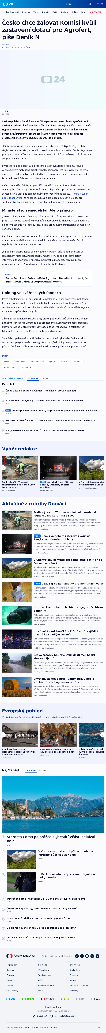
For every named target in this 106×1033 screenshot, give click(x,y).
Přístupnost (53, 1027)
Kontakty (74, 990)
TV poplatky (43, 970)
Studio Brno (75, 970)
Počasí (41, 980)
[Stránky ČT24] (10, 998)
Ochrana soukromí (39, 1027)
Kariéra (73, 980)
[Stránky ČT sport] (28, 998)
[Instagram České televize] (77, 956)
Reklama (10, 970)
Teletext (10, 975)
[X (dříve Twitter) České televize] (92, 956)
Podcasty (74, 975)
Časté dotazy (12, 990)
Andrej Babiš (20, 361)
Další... (75, 12)
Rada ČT (10, 980)
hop (7, 44)
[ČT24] (8, 4)
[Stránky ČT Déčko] (65, 998)
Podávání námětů (46, 985)
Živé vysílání (75, 964)
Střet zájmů (77, 361)
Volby (36, 12)
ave (3, 44)
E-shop (9, 985)
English (26, 1027)
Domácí (45, 12)
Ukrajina (26, 12)
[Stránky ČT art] (80, 998)
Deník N (64, 361)
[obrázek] (53, 79)
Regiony (64, 12)
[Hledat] (90, 4)
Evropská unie (9, 367)
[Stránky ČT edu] (96, 998)
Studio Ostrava (44, 975)
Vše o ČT (42, 990)
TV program (11, 964)
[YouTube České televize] (87, 956)
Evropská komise (37, 361)
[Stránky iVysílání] (47, 998)
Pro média (42, 964)
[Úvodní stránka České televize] (20, 956)
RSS (98, 1027)
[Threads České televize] (97, 956)
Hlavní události (12, 12)
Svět (55, 12)
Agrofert (52, 361)
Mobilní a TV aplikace (79, 985)
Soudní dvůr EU (26, 367)
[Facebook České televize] (82, 956)
